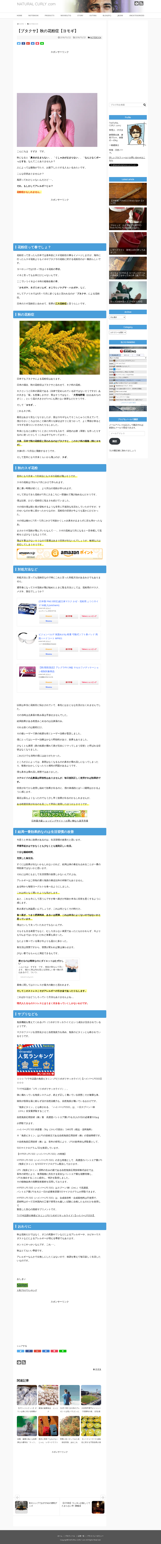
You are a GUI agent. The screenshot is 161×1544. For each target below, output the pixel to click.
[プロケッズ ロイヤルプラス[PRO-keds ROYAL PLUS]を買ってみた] (128, 218)
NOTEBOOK (33, 15)
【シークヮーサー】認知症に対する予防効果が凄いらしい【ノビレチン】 (91, 1442)
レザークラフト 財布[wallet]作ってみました (127, 251)
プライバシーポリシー (95, 1536)
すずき (98, 1369)
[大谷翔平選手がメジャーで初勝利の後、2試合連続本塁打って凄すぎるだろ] (91, 1395)
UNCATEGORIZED (136, 15)
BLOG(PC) (107, 15)
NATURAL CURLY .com (36, 4)
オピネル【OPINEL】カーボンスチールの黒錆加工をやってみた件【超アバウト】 (127, 275)
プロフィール (70, 1536)
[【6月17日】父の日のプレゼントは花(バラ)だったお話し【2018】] (70, 1395)
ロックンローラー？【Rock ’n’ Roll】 (126, 301)
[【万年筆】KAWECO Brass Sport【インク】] (128, 194)
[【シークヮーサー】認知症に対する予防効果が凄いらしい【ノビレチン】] (91, 1426)
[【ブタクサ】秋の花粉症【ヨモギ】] (33, 43)
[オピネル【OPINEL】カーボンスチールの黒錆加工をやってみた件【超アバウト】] (128, 268)
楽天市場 (69, 616)
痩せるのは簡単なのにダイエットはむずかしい (41, 962)
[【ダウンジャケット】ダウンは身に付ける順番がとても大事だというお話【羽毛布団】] (27, 1395)
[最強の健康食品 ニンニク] (48, 1395)
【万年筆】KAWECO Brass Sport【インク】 (127, 201)
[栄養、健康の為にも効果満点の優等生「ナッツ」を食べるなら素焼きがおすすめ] (27, 1426)
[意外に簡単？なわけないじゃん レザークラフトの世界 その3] (48, 1426)
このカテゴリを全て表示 (128, 402)
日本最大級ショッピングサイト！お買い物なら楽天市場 (59, 820)
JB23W (120, 15)
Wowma (49, 621)
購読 (114, 441)
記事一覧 (81, 1536)
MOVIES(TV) (66, 15)
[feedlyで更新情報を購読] (136, 3)
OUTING (92, 15)
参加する (143, 404)
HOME (19, 15)
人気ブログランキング (27, 1290)
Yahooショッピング (89, 616)
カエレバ (48, 608)
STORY (80, 15)
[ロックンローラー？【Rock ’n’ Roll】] (128, 292)
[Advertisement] (60, 71)
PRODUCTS (49, 15)
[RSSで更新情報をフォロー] (141, 3)
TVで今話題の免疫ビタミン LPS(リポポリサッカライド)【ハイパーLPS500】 (56, 1215)
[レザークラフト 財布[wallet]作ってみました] (128, 243)
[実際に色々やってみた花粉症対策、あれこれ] (70, 1426)
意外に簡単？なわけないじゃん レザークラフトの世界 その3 (48, 1442)
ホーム (59, 1536)
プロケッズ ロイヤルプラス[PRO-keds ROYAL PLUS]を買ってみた (126, 226)
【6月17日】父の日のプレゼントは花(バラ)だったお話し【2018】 (70, 1411)
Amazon (49, 616)
